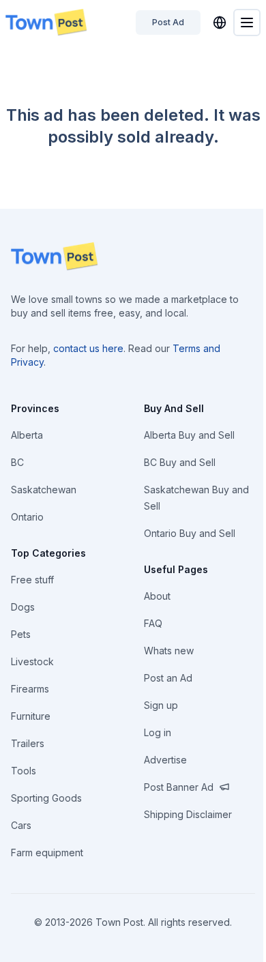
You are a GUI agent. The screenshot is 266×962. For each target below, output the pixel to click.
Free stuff (32, 579)
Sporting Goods (46, 798)
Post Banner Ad (178, 787)
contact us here (88, 348)
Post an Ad (168, 678)
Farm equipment (47, 852)
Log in (157, 732)
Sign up (161, 705)
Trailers (27, 743)
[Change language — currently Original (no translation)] (220, 22)
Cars (21, 825)
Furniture (30, 716)
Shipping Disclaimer (188, 814)
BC (17, 462)
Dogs (23, 607)
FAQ (153, 623)
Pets (21, 634)
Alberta (27, 435)
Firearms (30, 689)
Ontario (27, 517)
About (157, 596)
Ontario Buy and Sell (189, 533)
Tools (23, 770)
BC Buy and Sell (180, 462)
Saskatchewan (43, 489)
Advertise (165, 760)
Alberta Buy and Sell (189, 435)
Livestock (32, 661)
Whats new (169, 650)
